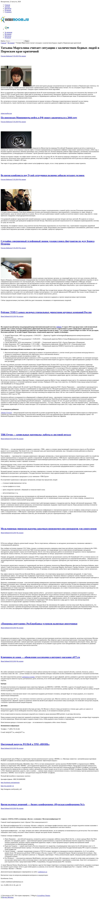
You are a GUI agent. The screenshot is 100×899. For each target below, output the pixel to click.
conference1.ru (42, 872)
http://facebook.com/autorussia (10, 782)
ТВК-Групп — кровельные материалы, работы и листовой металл (36, 434)
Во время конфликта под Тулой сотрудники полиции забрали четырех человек (42, 175)
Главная (7, 5)
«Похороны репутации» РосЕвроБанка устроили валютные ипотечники (39, 623)
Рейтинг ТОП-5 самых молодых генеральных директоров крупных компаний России (46, 312)
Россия (9, 113)
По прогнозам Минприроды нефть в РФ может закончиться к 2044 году (39, 117)
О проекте (8, 12)
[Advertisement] (50, 61)
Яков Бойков (5, 316)
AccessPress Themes (43, 895)
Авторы (7, 6)
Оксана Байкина (6, 56)
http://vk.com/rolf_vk (7, 786)
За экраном (8, 32)
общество (4, 113)
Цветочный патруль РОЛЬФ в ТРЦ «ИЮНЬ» (25, 744)
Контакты (8, 8)
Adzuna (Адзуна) (6, 412)
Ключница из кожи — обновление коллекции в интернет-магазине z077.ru (40, 657)
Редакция (8, 10)
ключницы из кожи (28, 677)
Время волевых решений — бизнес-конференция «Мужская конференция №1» (43, 804)
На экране (8, 34)
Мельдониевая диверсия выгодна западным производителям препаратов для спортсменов (49, 528)
